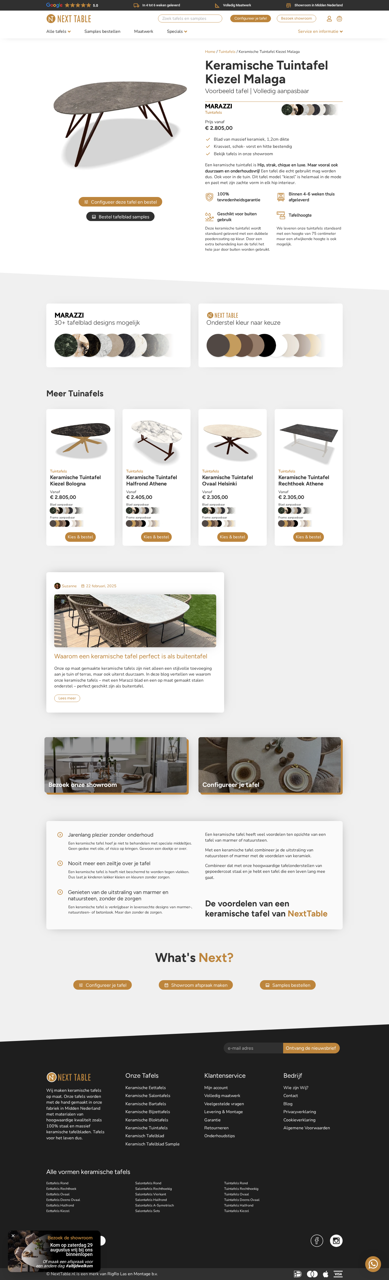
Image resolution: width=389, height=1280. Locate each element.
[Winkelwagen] (339, 18)
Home (210, 51)
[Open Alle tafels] (69, 31)
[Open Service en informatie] (341, 31)
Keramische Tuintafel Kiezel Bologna (75, 480)
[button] (13, 1236)
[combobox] (190, 18)
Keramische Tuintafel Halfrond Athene (151, 480)
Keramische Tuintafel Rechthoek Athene (303, 480)
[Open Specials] (185, 31)
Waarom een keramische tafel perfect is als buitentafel (130, 656)
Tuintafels (227, 51)
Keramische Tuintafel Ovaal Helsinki (227, 480)
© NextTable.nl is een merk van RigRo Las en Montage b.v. (102, 1274)
